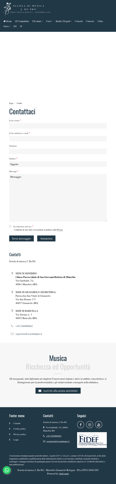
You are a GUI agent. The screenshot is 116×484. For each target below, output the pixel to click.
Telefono (13, 145)
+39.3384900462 (24, 326)
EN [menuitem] (15, 26)
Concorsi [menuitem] (90, 21)
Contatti (16, 423)
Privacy (60, 229)
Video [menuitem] (100, 21)
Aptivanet (64, 473)
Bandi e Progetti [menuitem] (62, 22)
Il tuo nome (14, 120)
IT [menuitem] (21, 26)
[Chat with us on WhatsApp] (7, 470)
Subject (12, 158)
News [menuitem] (5, 27)
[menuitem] (7, 21)
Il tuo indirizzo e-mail (18, 133)
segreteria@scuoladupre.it (29, 333)
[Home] (27, 9)
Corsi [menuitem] (48, 22)
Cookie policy (19, 428)
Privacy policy (19, 434)
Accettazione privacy (22, 226)
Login (16, 439)
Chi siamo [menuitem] (36, 22)
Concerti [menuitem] (79, 21)
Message (13, 171)
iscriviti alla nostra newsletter (60, 391)
